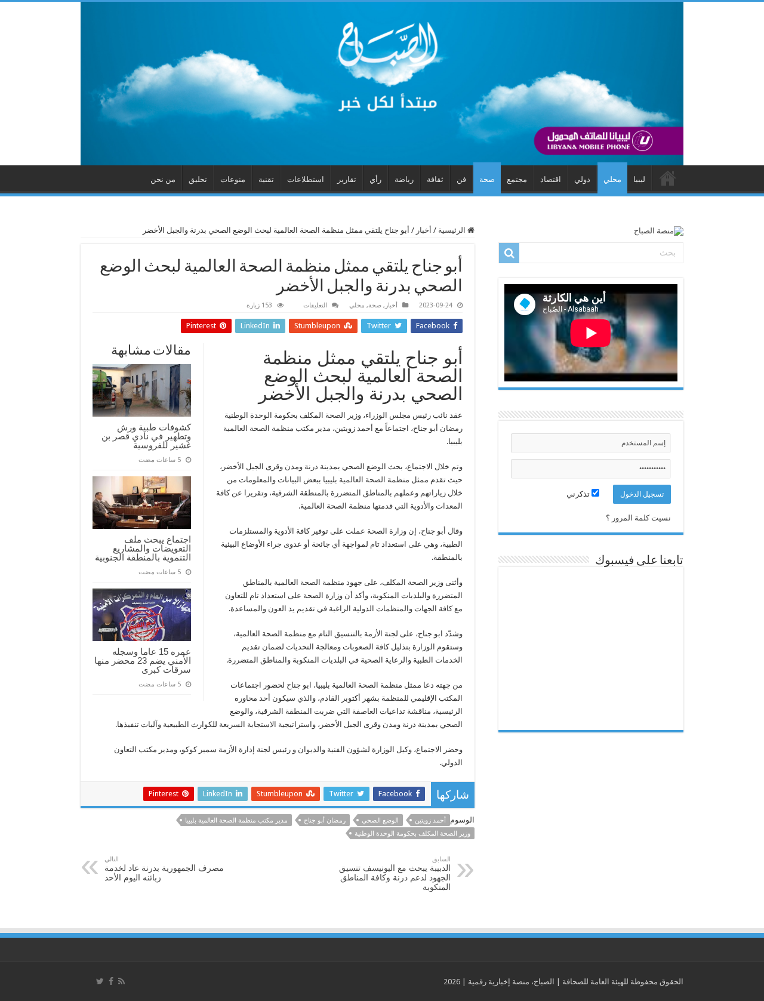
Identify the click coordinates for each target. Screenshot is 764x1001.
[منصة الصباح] (382, 83)
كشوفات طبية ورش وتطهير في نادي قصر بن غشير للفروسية (146, 436)
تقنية (266, 179)
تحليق (198, 179)
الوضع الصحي (380, 820)
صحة (487, 179)
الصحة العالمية (362, 479)
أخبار (424, 230)
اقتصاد (550, 179)
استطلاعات (305, 179)
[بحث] (509, 253)
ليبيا (639, 179)
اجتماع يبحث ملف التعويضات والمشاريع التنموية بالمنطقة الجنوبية (143, 548)
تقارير (346, 179)
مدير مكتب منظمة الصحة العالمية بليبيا (236, 820)
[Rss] (121, 981)
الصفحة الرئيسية (667, 177)
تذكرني (579, 493)
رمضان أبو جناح (325, 820)
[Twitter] (100, 981)
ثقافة (435, 179)
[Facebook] (111, 981)
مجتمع (517, 179)
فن (461, 179)
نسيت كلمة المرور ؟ (638, 517)
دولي (582, 179)
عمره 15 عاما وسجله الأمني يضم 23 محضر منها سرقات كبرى (142, 660)
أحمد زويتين (430, 820)
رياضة (404, 179)
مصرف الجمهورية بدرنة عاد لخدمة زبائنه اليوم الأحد (164, 868)
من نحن (162, 179)
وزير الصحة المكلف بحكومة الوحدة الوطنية (412, 833)
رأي (375, 179)
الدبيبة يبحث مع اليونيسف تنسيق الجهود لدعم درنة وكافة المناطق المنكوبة (395, 873)
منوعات (232, 179)
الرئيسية (452, 230)
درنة (311, 466)
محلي (612, 179)
